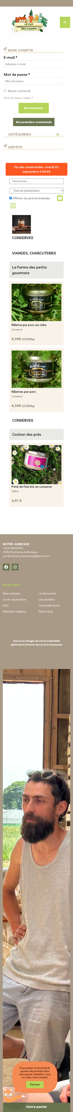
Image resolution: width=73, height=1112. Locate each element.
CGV (6, 605)
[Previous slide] (7, 947)
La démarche (47, 593)
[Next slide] (65, 947)
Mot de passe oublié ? (18, 98)
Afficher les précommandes (31, 198)
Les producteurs (49, 605)
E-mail (10, 57)
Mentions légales (14, 611)
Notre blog (45, 611)
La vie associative (14, 599)
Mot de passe (17, 74)
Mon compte (11, 593)
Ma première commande (34, 122)
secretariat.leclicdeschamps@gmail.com (26, 556)
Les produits (46, 599)
